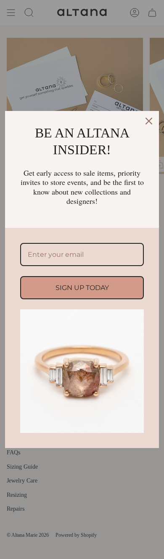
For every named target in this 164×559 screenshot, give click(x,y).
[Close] (149, 121)
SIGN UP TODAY (82, 288)
